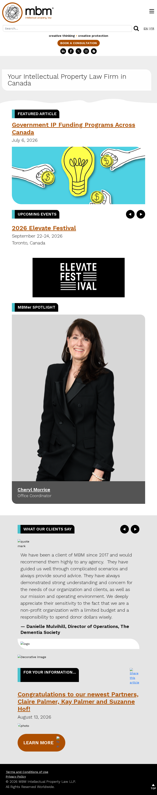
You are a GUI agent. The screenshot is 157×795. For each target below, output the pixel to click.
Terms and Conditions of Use (27, 772)
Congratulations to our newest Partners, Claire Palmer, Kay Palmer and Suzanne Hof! (78, 702)
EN (146, 28)
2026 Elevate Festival (44, 228)
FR (152, 28)
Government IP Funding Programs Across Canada (73, 128)
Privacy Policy (16, 776)
